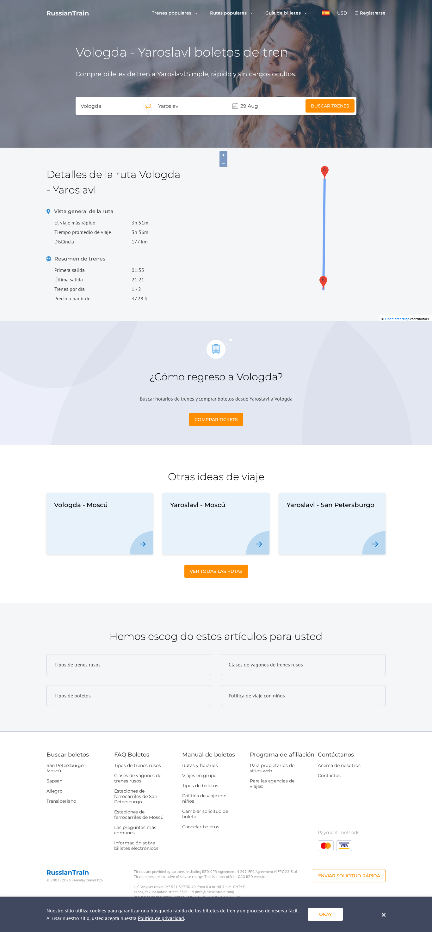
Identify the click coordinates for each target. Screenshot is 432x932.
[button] (326, 12)
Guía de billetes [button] (283, 13)
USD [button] (342, 13)
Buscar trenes (330, 106)
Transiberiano (61, 801)
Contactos (329, 775)
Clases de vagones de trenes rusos (137, 778)
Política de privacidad (161, 918)
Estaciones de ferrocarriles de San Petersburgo (135, 796)
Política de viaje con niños (204, 798)
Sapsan (54, 781)
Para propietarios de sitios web (272, 768)
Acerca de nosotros (339, 765)
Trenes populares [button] (172, 13)
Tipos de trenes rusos (137, 765)
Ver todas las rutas (216, 571)
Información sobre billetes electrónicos (136, 845)
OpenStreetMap (397, 319)
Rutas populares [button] (229, 13)
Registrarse (373, 13)
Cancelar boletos (200, 827)
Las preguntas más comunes (135, 830)
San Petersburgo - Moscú (66, 768)
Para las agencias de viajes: (272, 783)
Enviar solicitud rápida (349, 876)
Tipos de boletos (200, 785)
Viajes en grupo (199, 775)
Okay (325, 914)
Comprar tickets (216, 419)
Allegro (54, 791)
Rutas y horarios (200, 765)
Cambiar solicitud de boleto (205, 813)
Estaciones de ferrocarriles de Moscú (139, 814)
